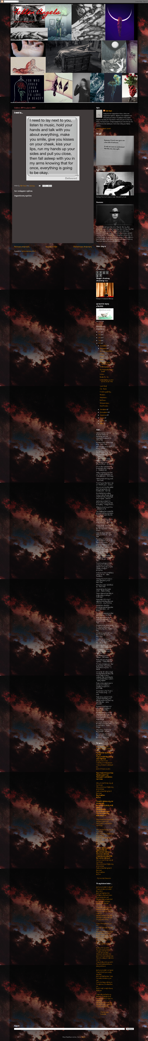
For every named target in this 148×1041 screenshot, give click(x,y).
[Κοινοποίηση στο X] (47, 186)
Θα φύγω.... (103, 395)
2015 (99, 338)
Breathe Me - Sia (104, 377)
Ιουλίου (102, 418)
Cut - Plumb (103, 389)
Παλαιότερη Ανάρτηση (82, 246)
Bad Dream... (103, 400)
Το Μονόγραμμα (104, 367)
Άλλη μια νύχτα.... (105, 403)
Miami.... (102, 357)
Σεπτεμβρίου (104, 412)
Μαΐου (102, 423)
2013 (99, 343)
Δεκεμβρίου (103, 346)
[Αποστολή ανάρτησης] (39, 186)
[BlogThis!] (45, 186)
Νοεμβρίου (103, 349)
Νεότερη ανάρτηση (21, 246)
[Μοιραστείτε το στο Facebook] (49, 186)
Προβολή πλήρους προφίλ (103, 128)
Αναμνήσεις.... (104, 397)
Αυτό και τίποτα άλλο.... (106, 351)
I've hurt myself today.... (106, 392)
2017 (99, 332)
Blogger (83, 1037)
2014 (99, 340)
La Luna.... (102, 374)
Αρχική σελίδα (51, 246)
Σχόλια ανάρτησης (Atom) (28, 251)
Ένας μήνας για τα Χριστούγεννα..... (105, 363)
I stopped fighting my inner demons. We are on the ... (106, 381)
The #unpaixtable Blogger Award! (106, 370)
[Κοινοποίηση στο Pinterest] (51, 186)
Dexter (101, 359)
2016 (99, 335)
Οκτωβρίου (103, 409)
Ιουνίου (102, 421)
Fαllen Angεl (108, 111)
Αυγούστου (103, 415)
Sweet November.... (104, 406)
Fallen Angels (37, 12)
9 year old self (103, 386)
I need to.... (102, 354)
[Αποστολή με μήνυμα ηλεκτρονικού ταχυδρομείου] (43, 186)
